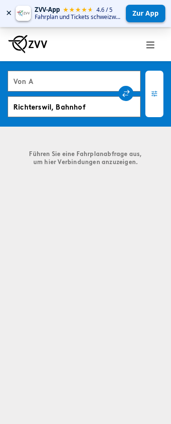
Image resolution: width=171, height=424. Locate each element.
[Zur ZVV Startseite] (28, 44)
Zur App (146, 13)
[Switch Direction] (125, 93)
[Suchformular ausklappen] (154, 94)
